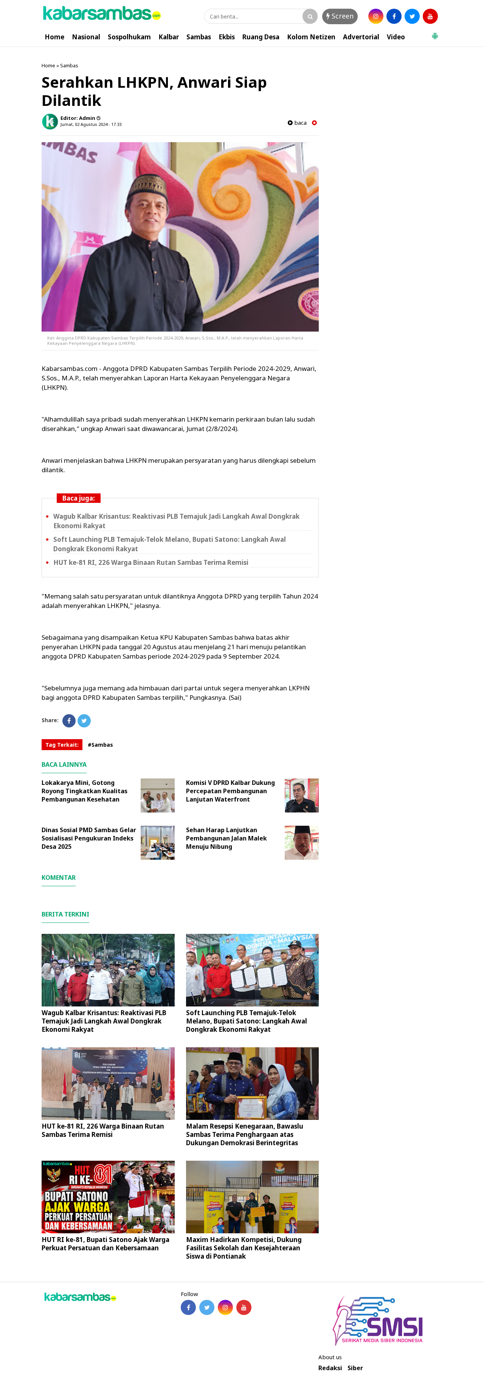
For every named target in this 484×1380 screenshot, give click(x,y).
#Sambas (100, 744)
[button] (435, 33)
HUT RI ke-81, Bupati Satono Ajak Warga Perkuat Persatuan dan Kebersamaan (105, 1243)
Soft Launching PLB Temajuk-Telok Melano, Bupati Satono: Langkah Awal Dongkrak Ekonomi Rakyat (246, 1021)
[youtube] (430, 16)
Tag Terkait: (62, 744)
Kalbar (168, 37)
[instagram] (375, 16)
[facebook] (394, 16)
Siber (355, 1368)
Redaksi (330, 1368)
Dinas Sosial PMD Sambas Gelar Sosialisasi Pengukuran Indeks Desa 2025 (89, 838)
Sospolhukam (129, 37)
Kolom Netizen (311, 37)
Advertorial (361, 37)
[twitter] (412, 16)
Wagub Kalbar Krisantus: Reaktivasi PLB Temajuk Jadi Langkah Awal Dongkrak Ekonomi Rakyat (104, 1021)
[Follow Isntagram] (225, 1307)
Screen (342, 15)
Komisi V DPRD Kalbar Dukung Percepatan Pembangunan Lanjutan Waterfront (230, 790)
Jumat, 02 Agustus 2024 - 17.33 (90, 124)
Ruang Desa (260, 37)
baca (300, 122)
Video (396, 37)
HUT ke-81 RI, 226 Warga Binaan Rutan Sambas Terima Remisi (150, 562)
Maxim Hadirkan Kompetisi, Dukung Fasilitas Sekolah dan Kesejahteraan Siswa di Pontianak (244, 1248)
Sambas (198, 37)
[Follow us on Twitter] (206, 1307)
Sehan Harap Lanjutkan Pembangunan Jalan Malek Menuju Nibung (226, 838)
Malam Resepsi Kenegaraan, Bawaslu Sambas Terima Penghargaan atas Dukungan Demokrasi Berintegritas (244, 1134)
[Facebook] (69, 720)
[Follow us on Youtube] (243, 1307)
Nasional (86, 37)
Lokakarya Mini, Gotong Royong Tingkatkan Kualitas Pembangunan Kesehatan (84, 790)
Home (54, 37)
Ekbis (227, 37)
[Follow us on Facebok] (188, 1307)
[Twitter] (84, 720)
